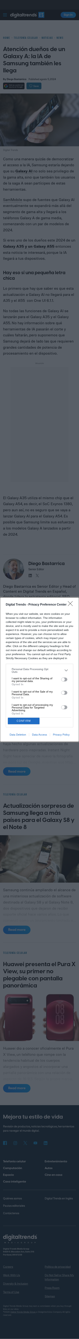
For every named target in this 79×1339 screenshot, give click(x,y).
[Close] (71, 604)
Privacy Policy (61, 734)
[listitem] (39, 670)
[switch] (64, 679)
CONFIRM (24, 720)
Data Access (39, 734)
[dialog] (39, 669)
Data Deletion (18, 734)
